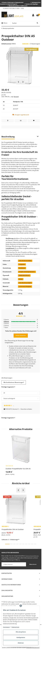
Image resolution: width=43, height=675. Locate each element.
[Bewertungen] (9, 466)
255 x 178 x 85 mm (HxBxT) (25, 260)
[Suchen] (37, 23)
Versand (16, 96)
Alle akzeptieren (21, 632)
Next (23, 81)
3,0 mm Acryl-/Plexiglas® (25, 286)
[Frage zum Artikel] (7, 120)
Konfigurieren (21, 637)
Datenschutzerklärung (32, 556)
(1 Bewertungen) (35, 44)
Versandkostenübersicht (32, 647)
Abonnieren (33, 564)
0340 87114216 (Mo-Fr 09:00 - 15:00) (14, 8)
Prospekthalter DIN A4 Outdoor (13, 529)
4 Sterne (6, 321)
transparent (22, 264)
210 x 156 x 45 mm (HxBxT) (25, 283)
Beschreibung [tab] (8, 136)
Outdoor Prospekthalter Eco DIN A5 (18, 469)
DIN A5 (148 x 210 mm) (24, 275)
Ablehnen (21, 643)
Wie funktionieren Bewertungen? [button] (14, 382)
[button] (33, 15)
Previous (18, 81)
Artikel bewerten (21, 335)
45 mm (20, 279)
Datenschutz (15, 627)
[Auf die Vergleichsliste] (21, 120)
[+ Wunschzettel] (34, 120)
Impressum (6, 627)
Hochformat (22, 268)
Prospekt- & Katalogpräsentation (27, 271)
